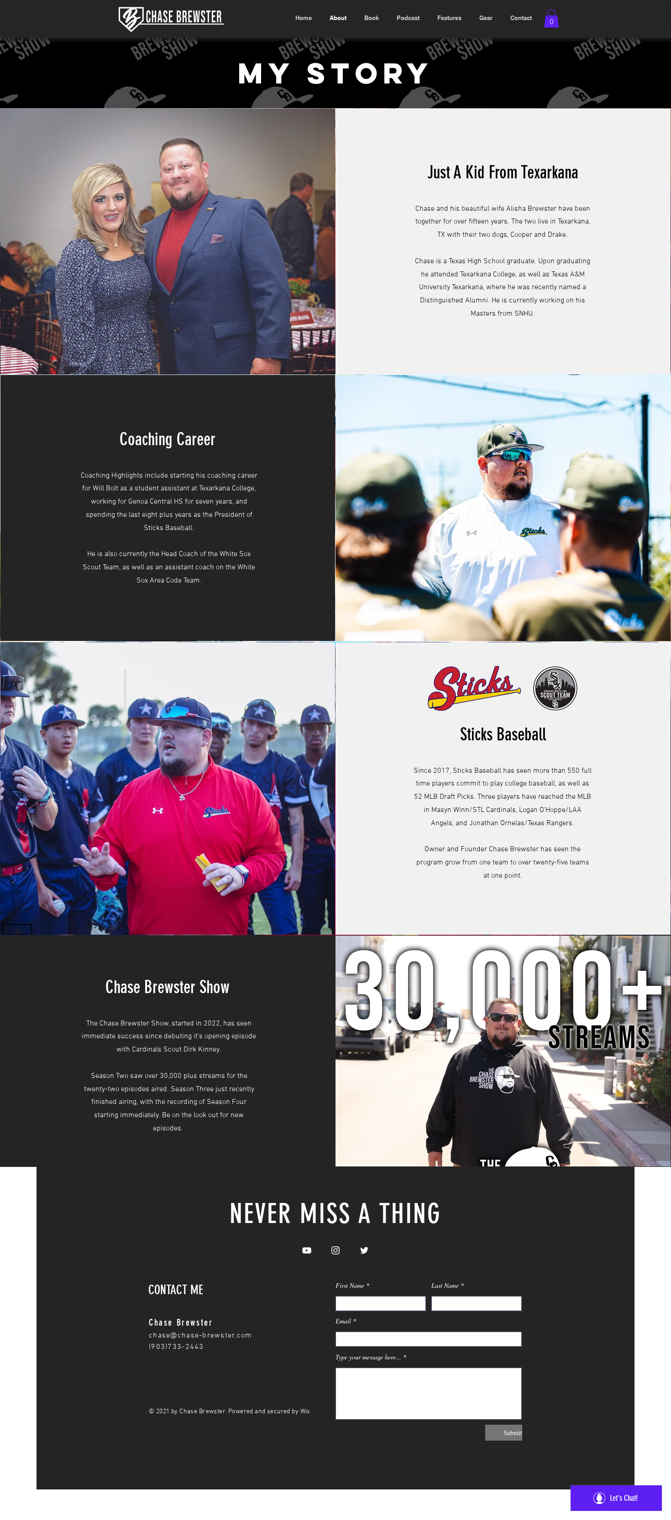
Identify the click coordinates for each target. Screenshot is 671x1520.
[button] (551, 18)
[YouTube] (306, 1250)
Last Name (445, 1285)
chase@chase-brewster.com (200, 1335)
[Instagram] (335, 1250)
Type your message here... (368, 1357)
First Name (350, 1285)
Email (343, 1321)
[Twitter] (364, 1250)
